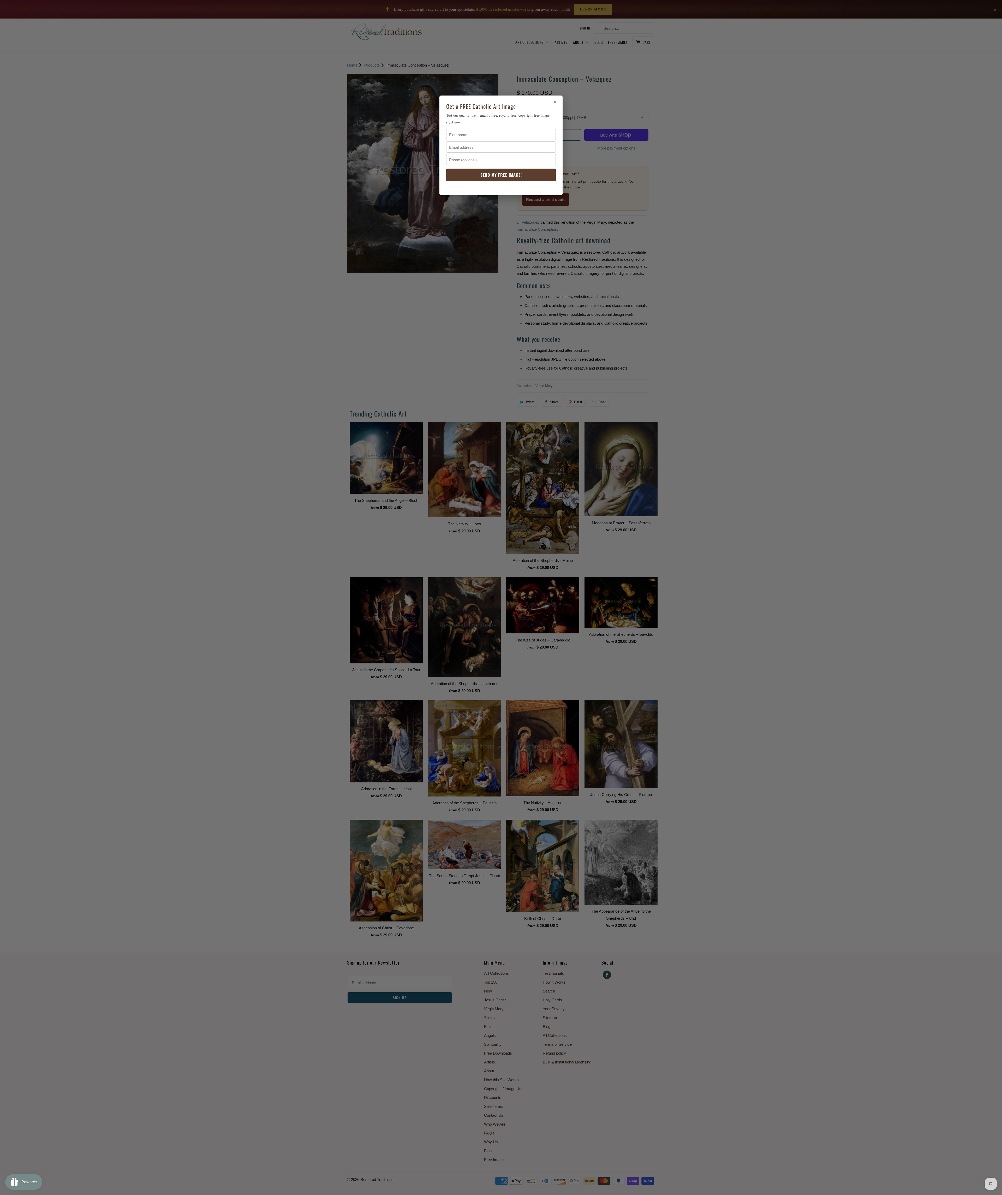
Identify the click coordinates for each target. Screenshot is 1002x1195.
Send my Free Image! (501, 175)
